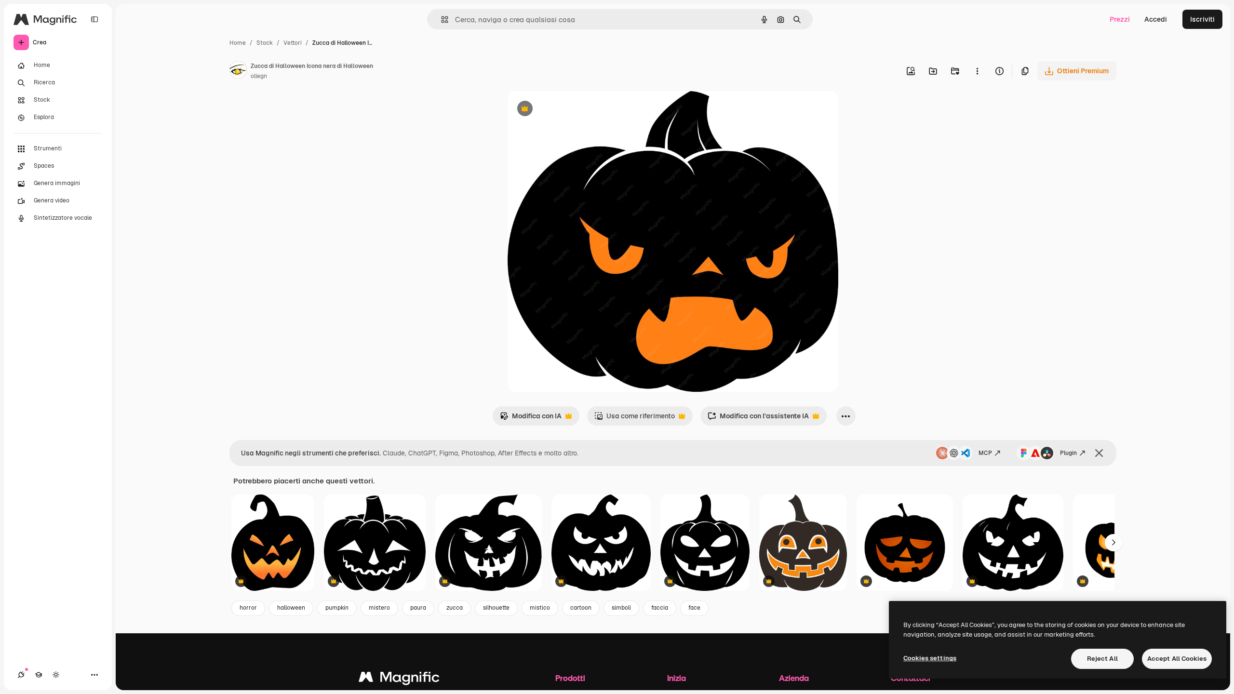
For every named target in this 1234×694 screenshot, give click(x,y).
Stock (264, 43)
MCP (985, 453)
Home (237, 43)
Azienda (794, 678)
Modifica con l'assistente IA (758, 419)
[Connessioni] (21, 674)
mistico (540, 608)
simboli (621, 608)
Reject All (1102, 658)
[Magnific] (399, 679)
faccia (659, 608)
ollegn (259, 76)
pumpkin (337, 608)
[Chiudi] (1099, 453)
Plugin (1068, 453)
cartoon (580, 608)
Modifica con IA (531, 419)
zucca (454, 608)
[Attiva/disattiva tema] (56, 674)
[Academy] (38, 674)
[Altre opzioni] (977, 70)
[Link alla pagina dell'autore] (238, 71)
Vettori (292, 43)
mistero (379, 608)
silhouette (496, 608)
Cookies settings (929, 658)
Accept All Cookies (1177, 658)
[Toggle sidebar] (94, 19)
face (694, 608)
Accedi (1155, 19)
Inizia (676, 678)
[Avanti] (1113, 542)
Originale (571, 109)
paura (418, 608)
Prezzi (1120, 19)
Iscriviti (1202, 19)
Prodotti (570, 678)
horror (248, 608)
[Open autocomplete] (441, 19)
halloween (291, 608)
